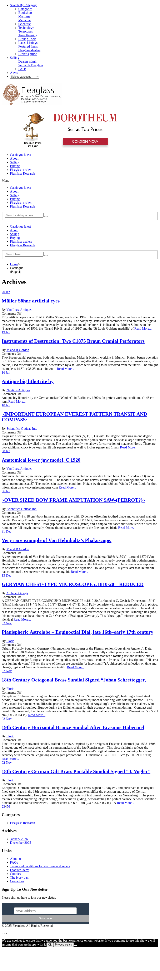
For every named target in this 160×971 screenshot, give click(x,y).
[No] (75, 945)
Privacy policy (63, 944)
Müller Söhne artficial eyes (31, 301)
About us (16, 858)
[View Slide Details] (68, 147)
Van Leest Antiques (19, 309)
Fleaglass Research (22, 173)
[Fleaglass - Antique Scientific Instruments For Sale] (32, 102)
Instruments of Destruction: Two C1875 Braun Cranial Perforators (73, 341)
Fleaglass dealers (21, 169)
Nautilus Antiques (18, 390)
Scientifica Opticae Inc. (21, 428)
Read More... (143, 328)
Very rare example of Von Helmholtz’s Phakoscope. (56, 540)
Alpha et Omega (17, 593)
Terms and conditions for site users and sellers (40, 866)
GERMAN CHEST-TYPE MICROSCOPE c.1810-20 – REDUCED (73, 584)
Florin (10, 641)
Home (14, 264)
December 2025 (20, 842)
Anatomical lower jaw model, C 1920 (41, 460)
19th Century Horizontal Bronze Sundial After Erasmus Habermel (73, 727)
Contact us (17, 881)
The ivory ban (19, 877)
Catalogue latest (20, 154)
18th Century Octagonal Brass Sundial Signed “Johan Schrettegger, (74, 680)
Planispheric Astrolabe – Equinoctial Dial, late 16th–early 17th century (77, 632)
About (14, 158)
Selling (14, 162)
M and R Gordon (17, 350)
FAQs (14, 862)
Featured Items (19, 870)
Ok (50, 944)
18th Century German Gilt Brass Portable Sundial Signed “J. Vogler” (76, 771)
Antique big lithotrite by (28, 381)
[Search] (46, 216)
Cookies (15, 873)
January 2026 (19, 839)
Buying (15, 166)
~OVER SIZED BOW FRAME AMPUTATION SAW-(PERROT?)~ (73, 500)
